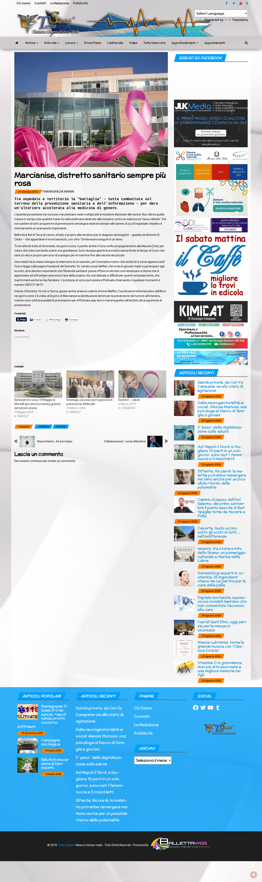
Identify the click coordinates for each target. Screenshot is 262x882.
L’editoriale (115, 43)
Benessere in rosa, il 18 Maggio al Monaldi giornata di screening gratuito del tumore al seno (37, 404)
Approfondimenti (184, 43)
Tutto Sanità (65, 845)
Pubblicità (80, 3)
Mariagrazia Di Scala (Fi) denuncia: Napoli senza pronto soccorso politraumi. (42, 716)
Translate (240, 19)
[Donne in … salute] (142, 384)
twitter (233, 3)
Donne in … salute (129, 399)
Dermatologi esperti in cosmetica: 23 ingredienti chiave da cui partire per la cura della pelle (222, 579)
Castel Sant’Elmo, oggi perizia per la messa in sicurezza (222, 625)
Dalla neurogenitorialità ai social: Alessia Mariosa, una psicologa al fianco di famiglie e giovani (222, 408)
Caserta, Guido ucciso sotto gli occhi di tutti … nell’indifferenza (219, 532)
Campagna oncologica (50, 742)
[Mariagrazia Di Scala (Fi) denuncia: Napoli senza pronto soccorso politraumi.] (27, 711)
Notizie (30, 43)
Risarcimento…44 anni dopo (54, 441)
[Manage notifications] (253, 874)
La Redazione (59, 3)
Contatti (40, 3)
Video (133, 43)
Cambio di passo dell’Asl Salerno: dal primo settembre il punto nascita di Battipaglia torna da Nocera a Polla (222, 507)
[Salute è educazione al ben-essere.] (27, 764)
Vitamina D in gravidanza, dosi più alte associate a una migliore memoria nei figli (220, 668)
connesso (36, 461)
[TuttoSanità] (16, 43)
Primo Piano (92, 43)
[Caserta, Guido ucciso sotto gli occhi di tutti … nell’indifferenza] (184, 533)
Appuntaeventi (214, 43)
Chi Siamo (143, 708)
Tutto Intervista (154, 43)
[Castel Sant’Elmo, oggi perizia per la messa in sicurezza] (184, 627)
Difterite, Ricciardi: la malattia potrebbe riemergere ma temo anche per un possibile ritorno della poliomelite (222, 479)
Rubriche (50, 43)
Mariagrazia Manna (59, 191)
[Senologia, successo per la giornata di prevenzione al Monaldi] (90, 384)
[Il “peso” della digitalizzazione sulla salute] (184, 432)
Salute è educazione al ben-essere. (55, 763)
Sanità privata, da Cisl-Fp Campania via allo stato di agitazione (220, 386)
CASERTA (43, 426)
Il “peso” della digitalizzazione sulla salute (220, 429)
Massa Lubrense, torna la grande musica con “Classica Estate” (221, 646)
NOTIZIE (60, 426)
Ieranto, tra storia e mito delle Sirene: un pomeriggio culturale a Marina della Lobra (221, 554)
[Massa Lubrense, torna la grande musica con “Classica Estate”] (184, 647)
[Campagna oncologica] (27, 745)
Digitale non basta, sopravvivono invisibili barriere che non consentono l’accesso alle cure (222, 603)
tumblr (247, 3)
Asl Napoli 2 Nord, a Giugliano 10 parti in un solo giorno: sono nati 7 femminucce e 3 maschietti (220, 452)
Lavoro (70, 43)
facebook (227, 3)
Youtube (240, 3)
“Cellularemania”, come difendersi (124, 441)
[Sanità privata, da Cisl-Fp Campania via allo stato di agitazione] (184, 387)
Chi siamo (23, 3)
